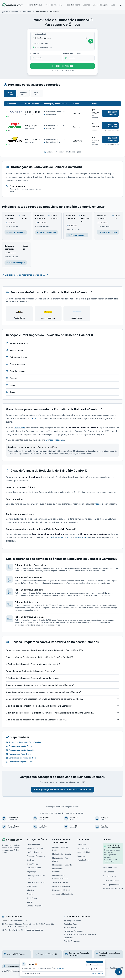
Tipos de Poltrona (72, 5)
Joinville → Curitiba (60, 882)
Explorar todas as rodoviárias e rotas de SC (25, 275)
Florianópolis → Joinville (62, 865)
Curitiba (68, 537)
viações (97, 504)
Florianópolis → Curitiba (61, 854)
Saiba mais (60, 968)
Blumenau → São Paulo (61, 890)
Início (6, 12)
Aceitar (94, 962)
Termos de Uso (70, 927)
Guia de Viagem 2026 (36, 882)
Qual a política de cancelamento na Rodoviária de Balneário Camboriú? (39, 706)
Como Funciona (33, 844)
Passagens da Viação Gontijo (20, 746)
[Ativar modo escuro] (121, 5)
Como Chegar (32, 864)
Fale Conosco (108, 872)
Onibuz (34, 418)
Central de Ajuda (109, 876)
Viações (30, 890)
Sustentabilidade (84, 852)
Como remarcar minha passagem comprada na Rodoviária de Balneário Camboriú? (44, 699)
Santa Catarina (27, 12)
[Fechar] (103, 961)
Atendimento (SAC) (110, 867)
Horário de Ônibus (34, 5)
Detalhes (96, 969)
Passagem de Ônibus (35, 848)
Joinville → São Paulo (61, 886)
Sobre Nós (82, 844)
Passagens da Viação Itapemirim (22, 750)
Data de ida (34, 53)
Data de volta (72, 53)
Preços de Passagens (53, 5)
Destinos (86, 5)
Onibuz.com (19, 427)
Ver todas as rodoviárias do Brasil (22, 758)
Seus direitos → (97, 973)
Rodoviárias (15, 12)
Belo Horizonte (81, 537)
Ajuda (113, 5)
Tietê (52, 537)
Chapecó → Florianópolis (62, 894)
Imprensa (81, 856)
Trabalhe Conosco (85, 860)
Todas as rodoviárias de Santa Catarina (25, 742)
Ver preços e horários (62, 66)
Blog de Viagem (84, 848)
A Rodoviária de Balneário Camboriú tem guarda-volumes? (33, 678)
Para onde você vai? (40, 43)
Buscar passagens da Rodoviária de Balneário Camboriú (61, 789)
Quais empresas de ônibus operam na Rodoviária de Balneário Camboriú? (40, 685)
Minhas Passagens (100, 5)
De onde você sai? (39, 34)
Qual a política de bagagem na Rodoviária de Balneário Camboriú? (36, 720)
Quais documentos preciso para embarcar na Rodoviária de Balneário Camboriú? (43, 692)
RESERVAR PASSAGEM (112, 113)
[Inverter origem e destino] (90, 41)
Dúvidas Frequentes (55, 440)
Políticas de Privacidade (73, 931)
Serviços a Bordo (34, 868)
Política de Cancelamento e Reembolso (80, 934)
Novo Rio (59, 537)
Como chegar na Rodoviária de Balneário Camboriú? (30, 671)
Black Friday (32, 898)
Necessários (94, 965)
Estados (30, 894)
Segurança (31, 872)
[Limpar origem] (86, 38)
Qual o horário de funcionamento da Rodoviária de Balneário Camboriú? (39, 657)
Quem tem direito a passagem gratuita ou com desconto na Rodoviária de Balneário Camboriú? (50, 713)
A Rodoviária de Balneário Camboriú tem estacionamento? (33, 664)
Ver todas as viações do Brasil (21, 762)
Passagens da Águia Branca (20, 754)
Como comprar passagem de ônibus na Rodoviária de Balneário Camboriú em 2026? (45, 650)
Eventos (30, 902)
